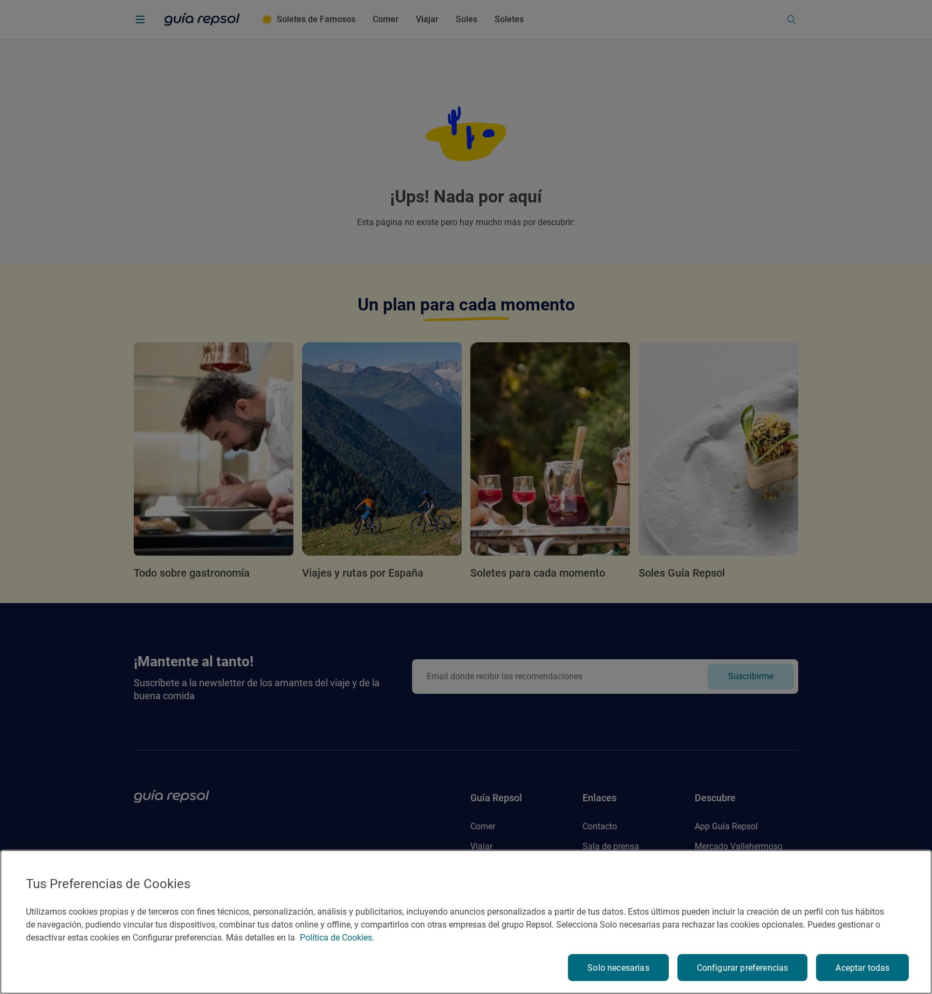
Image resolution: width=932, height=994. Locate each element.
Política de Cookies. (337, 937)
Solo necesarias (618, 968)
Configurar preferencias (743, 968)
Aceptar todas (862, 968)
